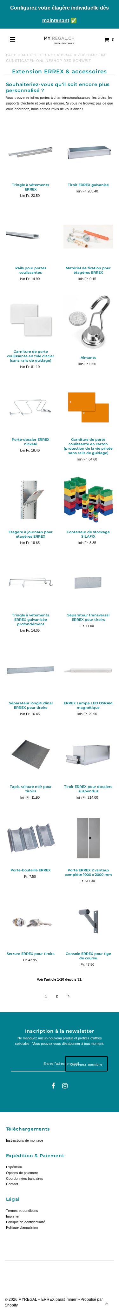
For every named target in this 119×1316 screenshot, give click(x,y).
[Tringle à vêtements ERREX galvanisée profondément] (31, 583)
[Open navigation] (12, 40)
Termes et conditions (22, 1210)
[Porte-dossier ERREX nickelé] (31, 407)
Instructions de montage (24, 1140)
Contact (12, 1184)
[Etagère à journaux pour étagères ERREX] (31, 500)
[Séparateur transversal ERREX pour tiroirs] (88, 583)
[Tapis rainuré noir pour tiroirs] (31, 754)
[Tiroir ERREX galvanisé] (88, 152)
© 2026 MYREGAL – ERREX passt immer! (41, 1299)
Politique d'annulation (22, 1227)
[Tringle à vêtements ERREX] (31, 152)
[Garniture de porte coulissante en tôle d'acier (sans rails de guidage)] (31, 319)
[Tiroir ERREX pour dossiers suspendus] (88, 754)
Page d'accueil (22, 55)
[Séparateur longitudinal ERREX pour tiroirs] (31, 671)
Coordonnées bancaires (24, 1178)
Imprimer (13, 1216)
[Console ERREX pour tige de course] (88, 921)
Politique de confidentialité (25, 1222)
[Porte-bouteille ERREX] (31, 838)
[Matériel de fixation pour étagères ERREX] (88, 236)
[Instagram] (65, 1086)
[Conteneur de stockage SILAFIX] (88, 500)
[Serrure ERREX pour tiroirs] (31, 921)
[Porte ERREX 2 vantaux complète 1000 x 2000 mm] (88, 838)
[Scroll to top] (106, 1303)
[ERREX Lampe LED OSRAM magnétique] (88, 671)
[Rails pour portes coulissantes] (31, 236)
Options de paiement (22, 1173)
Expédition (14, 1167)
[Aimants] (88, 322)
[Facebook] (53, 1086)
